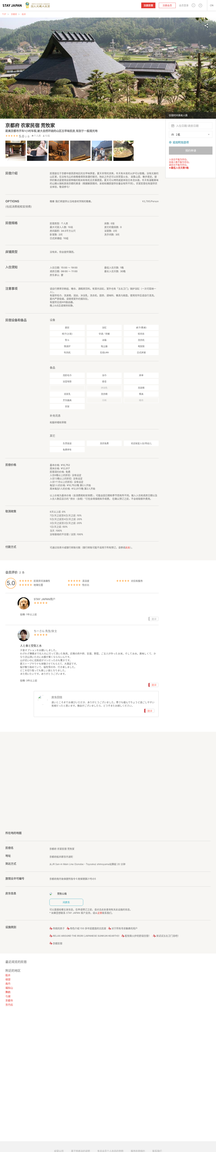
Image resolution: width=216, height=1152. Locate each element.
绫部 (7, 979)
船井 (24, 14)
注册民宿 (148, 5)
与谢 (7, 996)
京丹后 (9, 1004)
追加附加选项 (181, 142)
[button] (193, 5)
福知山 (9, 987)
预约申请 (190, 150)
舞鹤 (7, 992)
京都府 (14, 14)
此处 (127, 547)
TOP (4, 14)
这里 (99, 912)
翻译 (154, 618)
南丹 (7, 983)
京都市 (9, 1000)
